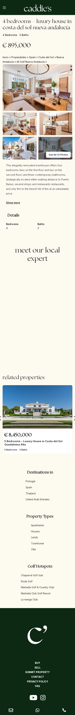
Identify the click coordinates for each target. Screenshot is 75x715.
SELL (38, 667)
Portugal (30, 481)
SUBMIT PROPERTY (37, 672)
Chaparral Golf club (32, 575)
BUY (37, 662)
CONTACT (37, 676)
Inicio (6, 57)
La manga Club (29, 599)
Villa (33, 549)
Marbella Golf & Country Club (37, 587)
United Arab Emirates (38, 499)
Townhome (37, 543)
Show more (13, 202)
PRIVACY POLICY (37, 681)
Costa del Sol (46, 57)
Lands (34, 537)
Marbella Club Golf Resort (35, 593)
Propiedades (18, 57)
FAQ (37, 686)
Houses (35, 531)
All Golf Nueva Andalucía (31, 61)
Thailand (31, 493)
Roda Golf (26, 581)
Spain (32, 57)
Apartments (37, 525)
